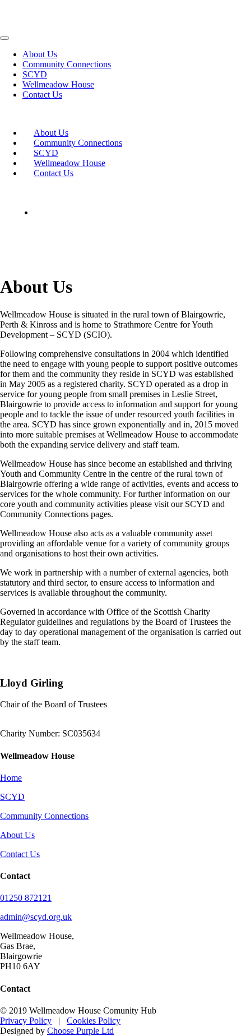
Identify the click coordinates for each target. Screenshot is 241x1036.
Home (11, 777)
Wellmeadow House (58, 84)
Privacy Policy (26, 1020)
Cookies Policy (94, 1020)
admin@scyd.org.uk (36, 917)
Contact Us (42, 94)
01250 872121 (26, 898)
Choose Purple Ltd (80, 1030)
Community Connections (66, 64)
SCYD (34, 74)
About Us (39, 54)
